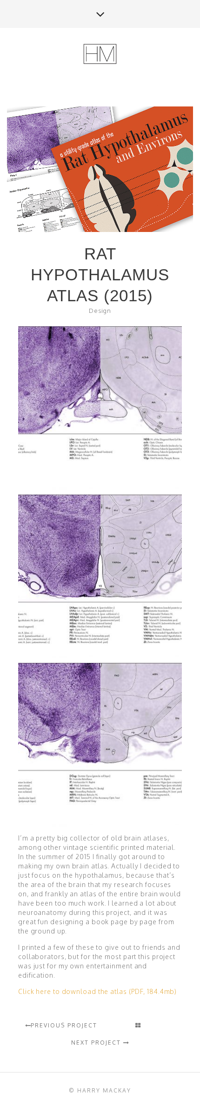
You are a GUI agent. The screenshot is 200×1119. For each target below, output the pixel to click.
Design (100, 310)
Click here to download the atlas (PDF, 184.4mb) (97, 991)
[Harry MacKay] (100, 54)
